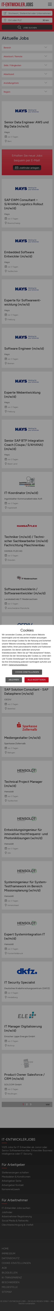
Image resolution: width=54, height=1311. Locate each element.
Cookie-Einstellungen (27, 672)
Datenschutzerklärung (18, 665)
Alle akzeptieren (36, 680)
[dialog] (27, 655)
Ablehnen (14, 680)
